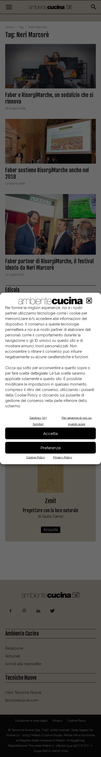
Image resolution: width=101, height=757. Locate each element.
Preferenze (51, 447)
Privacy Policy (62, 457)
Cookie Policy (35, 457)
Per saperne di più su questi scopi (77, 421)
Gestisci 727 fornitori (38, 421)
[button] (89, 300)
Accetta (50, 433)
